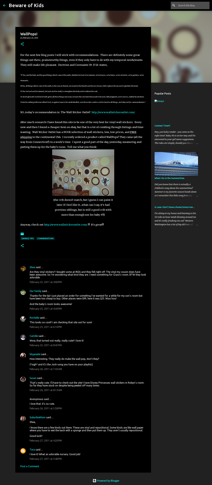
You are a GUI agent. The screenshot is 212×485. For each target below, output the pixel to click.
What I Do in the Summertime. (170, 178)
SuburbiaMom (37, 417)
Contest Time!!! (162, 125)
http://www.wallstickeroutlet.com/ (113, 112)
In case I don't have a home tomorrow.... (175, 207)
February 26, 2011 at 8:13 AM (46, 390)
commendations (45, 238)
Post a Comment (29, 466)
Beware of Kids (26, 5)
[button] (22, 44)
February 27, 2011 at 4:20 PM (46, 440)
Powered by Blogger (107, 480)
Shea (32, 267)
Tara (32, 449)
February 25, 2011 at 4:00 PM (46, 282)
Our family (35, 291)
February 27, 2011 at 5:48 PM (46, 458)
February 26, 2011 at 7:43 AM (46, 369)
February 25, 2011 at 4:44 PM (46, 308)
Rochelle (34, 317)
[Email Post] (22, 235)
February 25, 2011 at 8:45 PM (46, 345)
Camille (34, 336)
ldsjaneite (35, 354)
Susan (33, 378)
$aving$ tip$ (28, 238)
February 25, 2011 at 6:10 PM (46, 327)
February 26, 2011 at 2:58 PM (46, 408)
